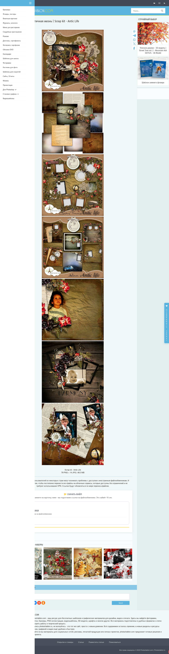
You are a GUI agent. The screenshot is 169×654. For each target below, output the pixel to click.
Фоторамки (7, 63)
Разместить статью (96, 642)
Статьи (81, 642)
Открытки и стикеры (65, 642)
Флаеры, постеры (9, 14)
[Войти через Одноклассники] (43, 603)
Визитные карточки (10, 18)
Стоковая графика (10, 94)
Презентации (7, 85)
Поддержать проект (166, 324)
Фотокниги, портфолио (11, 45)
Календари (7, 54)
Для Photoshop (9, 89)
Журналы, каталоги (10, 23)
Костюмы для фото (10, 67)
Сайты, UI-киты (8, 76)
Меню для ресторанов (11, 27)
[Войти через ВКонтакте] (35, 603)
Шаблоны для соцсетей (11, 72)
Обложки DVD (8, 49)
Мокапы (6, 80)
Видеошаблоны (8, 98)
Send (121, 603)
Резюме (6, 36)
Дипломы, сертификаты (12, 40)
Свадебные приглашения (12, 32)
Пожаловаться (115, 642)
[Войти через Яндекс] (39, 603)
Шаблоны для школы (11, 58)
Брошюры (6, 9)
